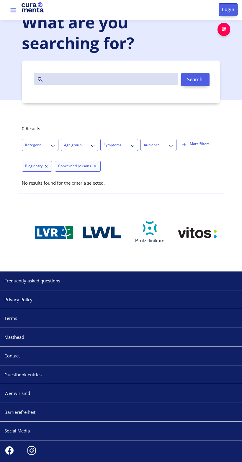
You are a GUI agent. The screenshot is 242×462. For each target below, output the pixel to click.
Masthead (14, 337)
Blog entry (33, 165)
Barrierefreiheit (19, 412)
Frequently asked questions (32, 281)
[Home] (42, 7)
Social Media (17, 431)
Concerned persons (74, 165)
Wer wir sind (17, 393)
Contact (12, 356)
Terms (10, 318)
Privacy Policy (18, 299)
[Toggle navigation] (13, 10)
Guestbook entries (23, 375)
